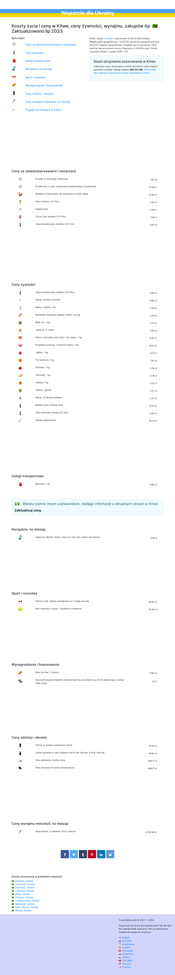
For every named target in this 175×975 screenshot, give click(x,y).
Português (127, 950)
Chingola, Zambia (24, 897)
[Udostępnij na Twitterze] (74, 854)
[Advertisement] (87, 144)
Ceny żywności (34, 52)
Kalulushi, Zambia (24, 881)
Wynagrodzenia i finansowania (44, 85)
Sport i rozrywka (35, 77)
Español (126, 947)
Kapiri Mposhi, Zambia (26, 907)
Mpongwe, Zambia (24, 904)
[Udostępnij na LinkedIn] (101, 854)
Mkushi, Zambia (23, 910)
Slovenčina (127, 954)
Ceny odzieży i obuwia (39, 93)
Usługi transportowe (37, 60)
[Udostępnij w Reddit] (110, 854)
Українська (128, 944)
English (126, 937)
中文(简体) (127, 960)
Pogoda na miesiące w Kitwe (43, 109)
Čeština (126, 957)
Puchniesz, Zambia (24, 887)
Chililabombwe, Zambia (27, 900)
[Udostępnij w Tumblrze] (83, 854)
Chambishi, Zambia (25, 884)
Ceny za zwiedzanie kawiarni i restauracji (50, 44)
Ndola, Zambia (22, 894)
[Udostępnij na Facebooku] (65, 854)
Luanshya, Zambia (24, 890)
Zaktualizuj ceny (27, 510)
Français (126, 967)
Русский (126, 940)
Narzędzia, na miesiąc (38, 69)
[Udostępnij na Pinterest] (92, 854)
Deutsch (126, 963)
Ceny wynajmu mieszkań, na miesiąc (47, 101)
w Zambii (109, 38)
